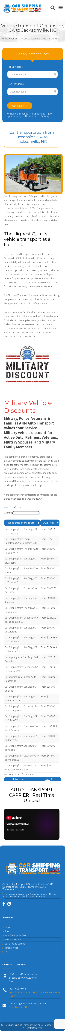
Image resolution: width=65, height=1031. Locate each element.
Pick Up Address (15, 66)
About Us (9, 931)
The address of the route (20, 522)
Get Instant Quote (13, 939)
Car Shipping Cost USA (15, 943)
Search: (8, 512)
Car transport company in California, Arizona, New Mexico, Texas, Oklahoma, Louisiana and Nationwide (31, 895)
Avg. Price (49, 522)
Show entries (13, 507)
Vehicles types (11, 947)
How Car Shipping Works (17, 935)
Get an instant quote (32, 53)
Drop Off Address (15, 83)
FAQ (7, 951)
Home (7, 927)
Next (47, 779)
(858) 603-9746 (34, 992)
